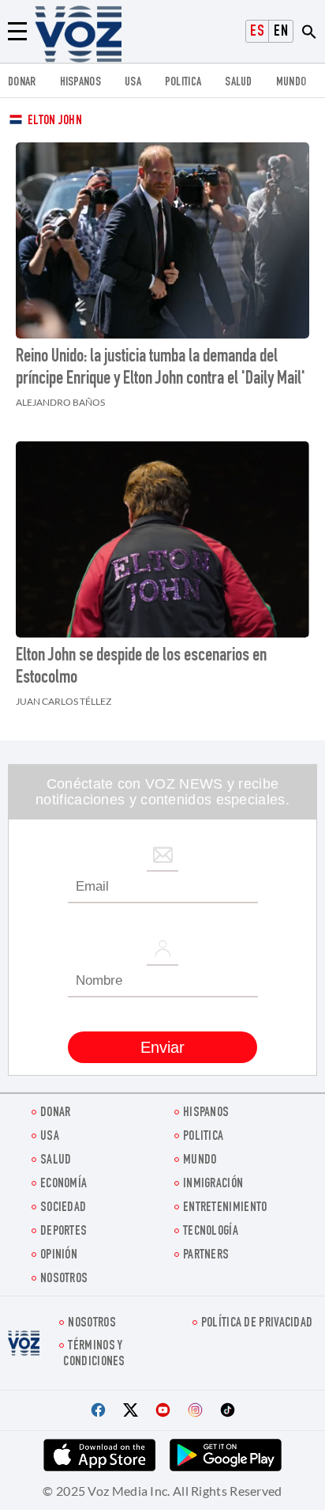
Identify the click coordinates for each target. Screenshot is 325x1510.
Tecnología (210, 1232)
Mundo (291, 83)
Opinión (58, 1255)
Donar (22, 83)
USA (133, 83)
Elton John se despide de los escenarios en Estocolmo (141, 667)
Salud (238, 83)
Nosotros (64, 1279)
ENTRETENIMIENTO (225, 1208)
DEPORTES (63, 1232)
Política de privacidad (257, 1323)
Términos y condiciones (94, 1354)
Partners (206, 1255)
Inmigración (213, 1184)
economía (63, 1184)
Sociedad (63, 1208)
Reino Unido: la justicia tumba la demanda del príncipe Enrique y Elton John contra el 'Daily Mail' (160, 368)
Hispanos (80, 83)
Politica (183, 83)
